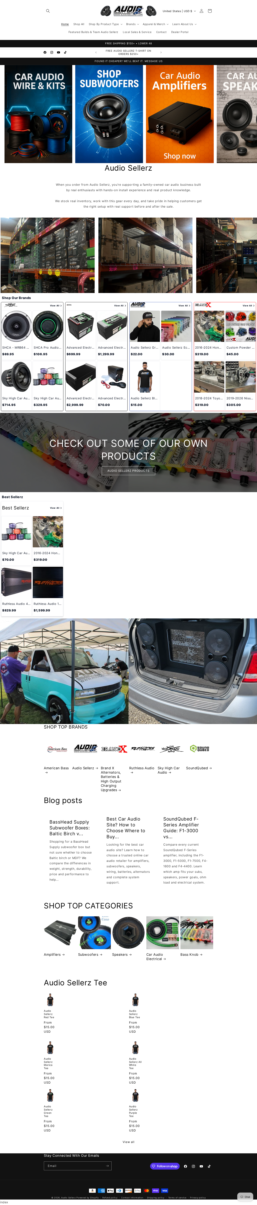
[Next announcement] (161, 52)
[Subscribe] (107, 1165)
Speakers (120, 954)
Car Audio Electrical (154, 957)
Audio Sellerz (83, 768)
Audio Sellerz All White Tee (135, 1063)
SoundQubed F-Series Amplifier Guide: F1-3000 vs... (181, 827)
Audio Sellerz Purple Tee (133, 1111)
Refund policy (109, 1197)
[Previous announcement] (96, 52)
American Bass (56, 768)
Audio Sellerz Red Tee (49, 1014)
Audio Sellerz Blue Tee (134, 1014)
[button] (48, 11)
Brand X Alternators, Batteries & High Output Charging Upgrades (111, 779)
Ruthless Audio (141, 768)
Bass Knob (189, 954)
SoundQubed (197, 768)
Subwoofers (88, 954)
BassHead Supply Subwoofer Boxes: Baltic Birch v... (69, 827)
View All (54, 305)
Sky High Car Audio (169, 770)
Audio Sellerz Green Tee (48, 1111)
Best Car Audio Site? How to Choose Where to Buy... (125, 827)
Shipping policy (155, 1197)
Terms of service (177, 1197)
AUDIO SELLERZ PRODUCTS (128, 470)
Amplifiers (52, 954)
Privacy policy (198, 1197)
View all (129, 1142)
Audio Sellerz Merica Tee (48, 1063)
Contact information (132, 1197)
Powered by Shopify (87, 1197)
